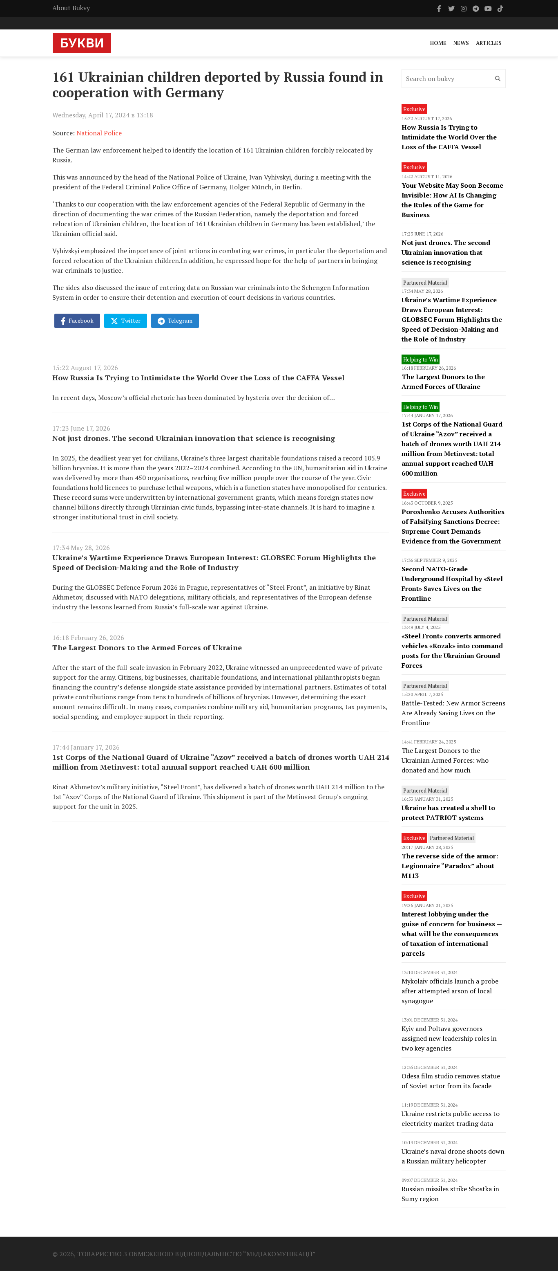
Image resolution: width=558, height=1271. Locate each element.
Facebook (80, 320)
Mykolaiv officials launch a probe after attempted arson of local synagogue (450, 991)
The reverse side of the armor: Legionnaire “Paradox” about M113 (450, 865)
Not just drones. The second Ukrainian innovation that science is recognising (193, 438)
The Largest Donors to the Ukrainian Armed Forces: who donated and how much (445, 760)
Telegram (179, 320)
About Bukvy (71, 7)
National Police (99, 132)
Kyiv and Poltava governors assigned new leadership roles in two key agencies (449, 1038)
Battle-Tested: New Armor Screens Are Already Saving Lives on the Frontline (453, 712)
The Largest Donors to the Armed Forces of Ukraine (147, 647)
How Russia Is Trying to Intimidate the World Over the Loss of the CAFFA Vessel (198, 377)
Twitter (130, 320)
